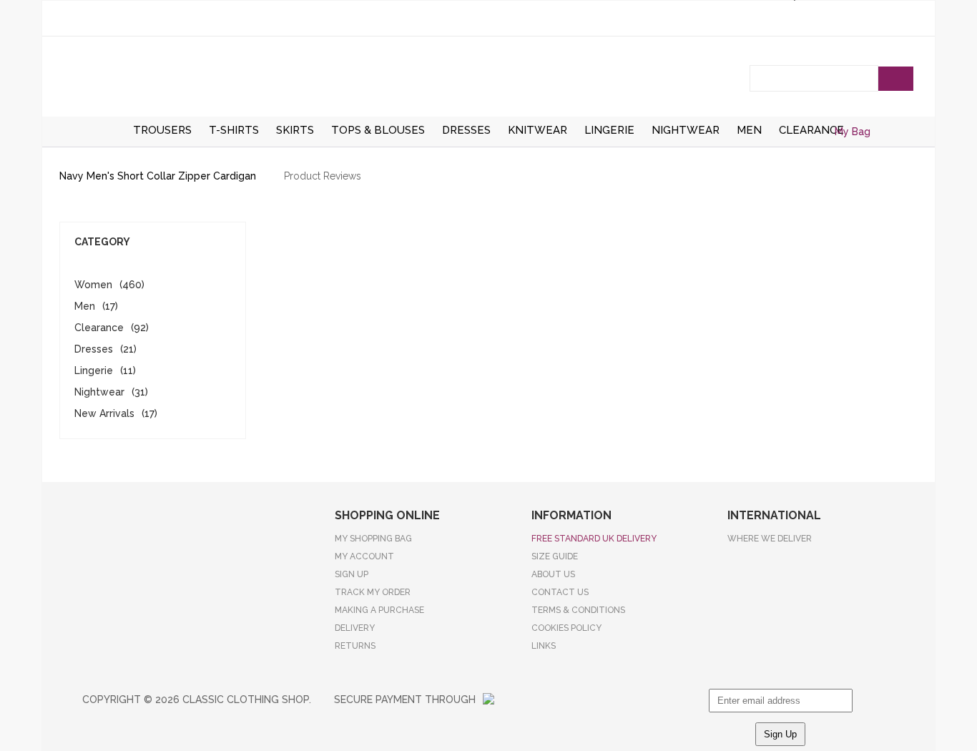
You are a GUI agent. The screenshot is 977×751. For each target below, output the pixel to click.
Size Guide (554, 556)
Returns (355, 646)
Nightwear (99, 392)
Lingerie (93, 370)
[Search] (895, 79)
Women (93, 284)
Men (84, 306)
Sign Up (351, 574)
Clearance (99, 327)
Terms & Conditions (578, 610)
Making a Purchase (379, 610)
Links (543, 646)
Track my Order (373, 592)
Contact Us (560, 592)
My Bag (852, 131)
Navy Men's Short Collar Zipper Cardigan (157, 176)
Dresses (93, 349)
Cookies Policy (566, 628)
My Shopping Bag (373, 539)
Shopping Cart (901, 149)
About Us (553, 574)
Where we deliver (769, 539)
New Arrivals (104, 413)
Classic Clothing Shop (488, 79)
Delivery (355, 628)
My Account (364, 556)
